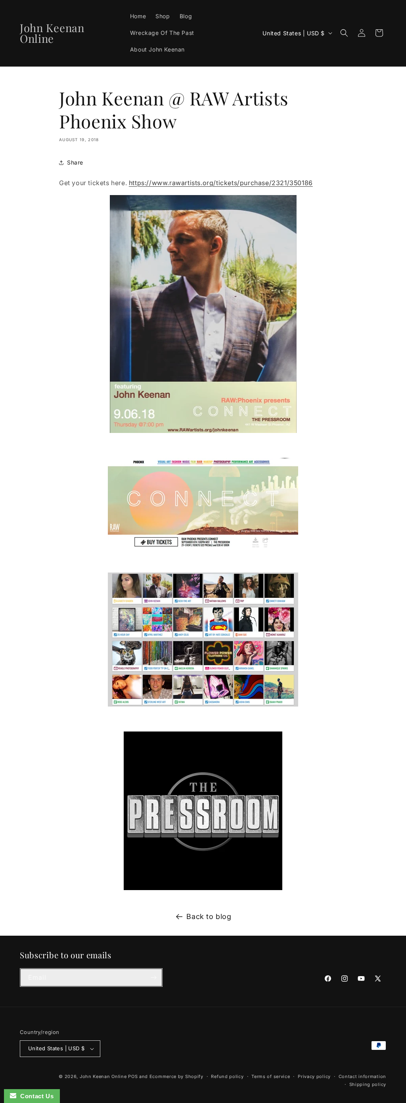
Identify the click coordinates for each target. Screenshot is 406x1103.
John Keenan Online (103, 1076)
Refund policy (227, 1076)
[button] (344, 33)
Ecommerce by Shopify (176, 1076)
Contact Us (35, 1096)
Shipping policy (368, 1084)
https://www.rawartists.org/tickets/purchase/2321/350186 (221, 183)
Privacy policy (314, 1076)
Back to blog (208, 916)
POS (133, 1076)
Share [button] (75, 162)
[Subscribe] (153, 977)
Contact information (362, 1076)
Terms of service (270, 1076)
